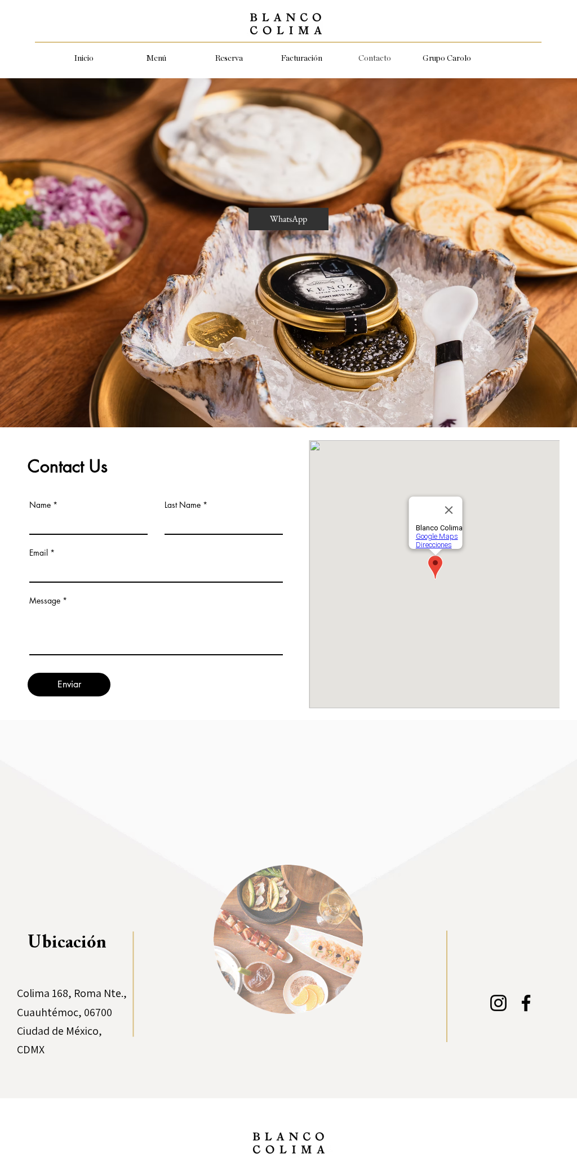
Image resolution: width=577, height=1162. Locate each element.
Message (44, 601)
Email (38, 553)
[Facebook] (526, 1003)
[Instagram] (498, 1003)
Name (40, 505)
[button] (156, 58)
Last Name (183, 505)
